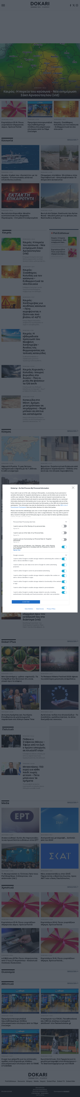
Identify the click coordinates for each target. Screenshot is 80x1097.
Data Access (40, 609)
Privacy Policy (51, 609)
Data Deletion (29, 609)
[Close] (74, 488)
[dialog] (40, 548)
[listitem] (40, 522)
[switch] (64, 526)
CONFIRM (26, 602)
